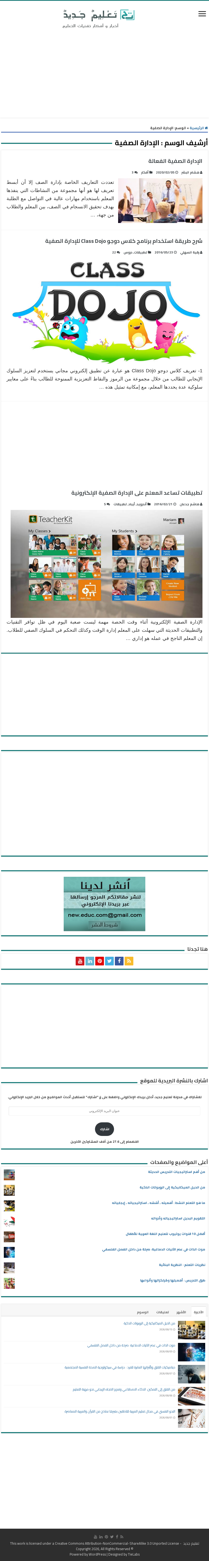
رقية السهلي (189, 252)
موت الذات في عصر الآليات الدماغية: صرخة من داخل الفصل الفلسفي (153, 1249)
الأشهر (181, 1312)
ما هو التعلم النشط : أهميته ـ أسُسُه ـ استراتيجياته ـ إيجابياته (158, 1203)
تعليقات (162, 1312)
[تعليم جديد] (97, 18)
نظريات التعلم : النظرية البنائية (182, 1265)
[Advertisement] (104, 74)
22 (114, 252)
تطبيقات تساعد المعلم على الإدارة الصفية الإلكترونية (136, 493)
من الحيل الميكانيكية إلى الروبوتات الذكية (172, 1187)
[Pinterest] (99, 961)
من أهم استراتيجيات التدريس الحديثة (176, 1172)
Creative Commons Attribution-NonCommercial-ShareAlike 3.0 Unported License (117, 1543)
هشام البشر (190, 172)
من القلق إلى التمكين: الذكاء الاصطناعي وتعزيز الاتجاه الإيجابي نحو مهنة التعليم (124, 1389)
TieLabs (134, 1554)
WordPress (97, 1554)
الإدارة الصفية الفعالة (175, 161)
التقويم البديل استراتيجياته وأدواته (178, 1218)
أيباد (131, 504)
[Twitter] (109, 961)
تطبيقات (140, 252)
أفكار (145, 172)
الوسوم (143, 1312)
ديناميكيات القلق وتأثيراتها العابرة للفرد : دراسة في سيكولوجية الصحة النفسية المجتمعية (120, 1367)
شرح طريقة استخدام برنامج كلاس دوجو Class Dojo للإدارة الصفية (123, 241)
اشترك (104, 1129)
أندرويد (142, 504)
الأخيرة (199, 1312)
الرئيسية (197, 128)
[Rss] (129, 961)
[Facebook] (119, 961)
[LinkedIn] (89, 961)
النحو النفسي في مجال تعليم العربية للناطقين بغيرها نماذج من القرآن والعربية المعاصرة (120, 1411)
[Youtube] (80, 961)
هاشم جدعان (189, 504)
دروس (128, 252)
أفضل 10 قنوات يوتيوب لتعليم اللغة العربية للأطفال (165, 1234)
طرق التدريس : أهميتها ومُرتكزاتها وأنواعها (172, 1280)
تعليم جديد (190, 1543)
